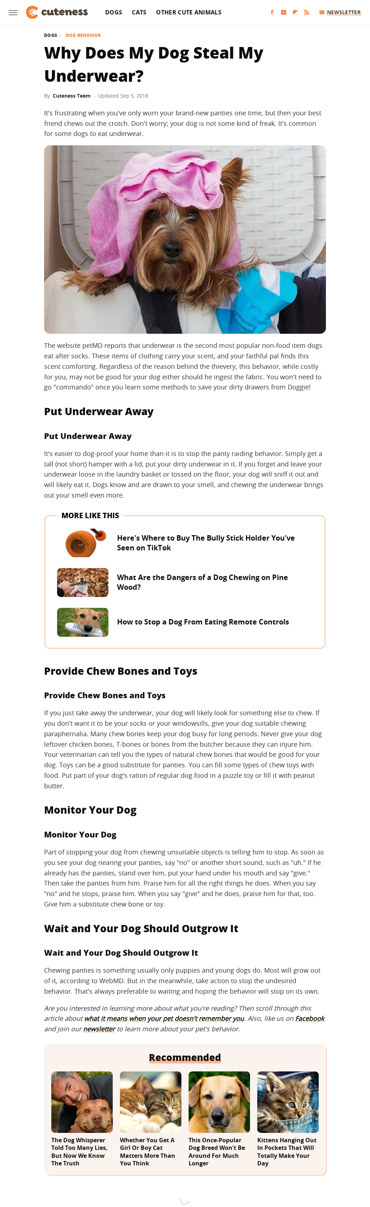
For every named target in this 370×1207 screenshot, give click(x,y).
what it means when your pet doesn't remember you (164, 1018)
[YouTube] (283, 12)
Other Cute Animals (188, 12)
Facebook (309, 1018)
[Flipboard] (295, 12)
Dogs (113, 12)
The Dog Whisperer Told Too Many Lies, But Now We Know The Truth (79, 1152)
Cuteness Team (72, 95)
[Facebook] (272, 12)
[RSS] (306, 12)
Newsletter (344, 12)
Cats (139, 12)
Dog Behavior (83, 35)
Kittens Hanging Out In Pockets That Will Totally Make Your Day (287, 1152)
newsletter (99, 1028)
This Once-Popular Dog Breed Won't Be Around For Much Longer (217, 1152)
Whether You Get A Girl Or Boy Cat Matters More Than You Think (147, 1152)
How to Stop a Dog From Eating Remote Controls (203, 622)
